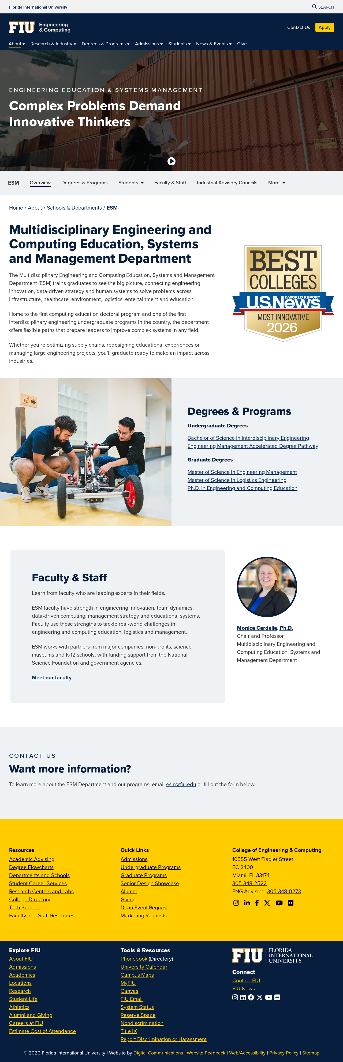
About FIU (21, 958)
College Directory (29, 899)
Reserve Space (138, 1015)
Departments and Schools (39, 875)
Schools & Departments (74, 207)
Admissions (134, 859)
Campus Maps (137, 975)
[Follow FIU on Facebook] (252, 997)
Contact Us (298, 27)
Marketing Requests (144, 915)
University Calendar (144, 967)
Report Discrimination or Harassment (164, 1039)
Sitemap (310, 1052)
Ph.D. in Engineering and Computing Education (242, 488)
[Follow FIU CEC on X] (268, 903)
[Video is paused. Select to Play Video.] (171, 161)
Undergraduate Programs (151, 867)
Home (16, 207)
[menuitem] (17, 43)
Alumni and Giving (30, 1015)
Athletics (19, 1007)
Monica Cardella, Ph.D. (265, 628)
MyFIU (128, 983)
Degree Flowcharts (31, 867)
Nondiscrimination (142, 1023)
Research (20, 991)
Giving (128, 899)
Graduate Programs (144, 875)
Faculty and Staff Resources (41, 915)
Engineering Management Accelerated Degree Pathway (253, 446)
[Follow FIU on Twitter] (260, 997)
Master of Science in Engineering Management (242, 472)
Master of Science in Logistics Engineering (237, 480)
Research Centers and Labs (41, 891)
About (35, 207)
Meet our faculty (52, 677)
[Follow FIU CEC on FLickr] (291, 903)
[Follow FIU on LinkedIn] (244, 997)
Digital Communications (158, 1052)
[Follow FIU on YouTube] (269, 997)
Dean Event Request (144, 907)
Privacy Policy (284, 1052)
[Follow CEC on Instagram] (237, 903)
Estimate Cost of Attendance (42, 1031)
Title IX (129, 1031)
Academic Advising (31, 859)
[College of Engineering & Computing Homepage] (39, 27)
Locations (20, 983)
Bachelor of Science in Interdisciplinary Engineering (248, 438)
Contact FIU (246, 980)
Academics (22, 975)
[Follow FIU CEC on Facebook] (258, 903)
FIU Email (132, 999)
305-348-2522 (249, 883)
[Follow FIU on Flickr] (278, 997)
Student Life (23, 999)
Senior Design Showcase (150, 883)
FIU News (243, 988)
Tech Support (24, 907)
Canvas (129, 991)
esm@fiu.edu (181, 784)
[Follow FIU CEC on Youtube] (279, 903)
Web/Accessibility (247, 1052)
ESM (13, 182)
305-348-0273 (284, 891)
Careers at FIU (26, 1023)
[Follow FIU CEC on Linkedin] (247, 903)
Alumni (129, 891)
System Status (137, 1007)
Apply (325, 27)
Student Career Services (38, 883)
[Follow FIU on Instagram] (236, 997)
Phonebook (134, 958)
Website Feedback (206, 1052)
